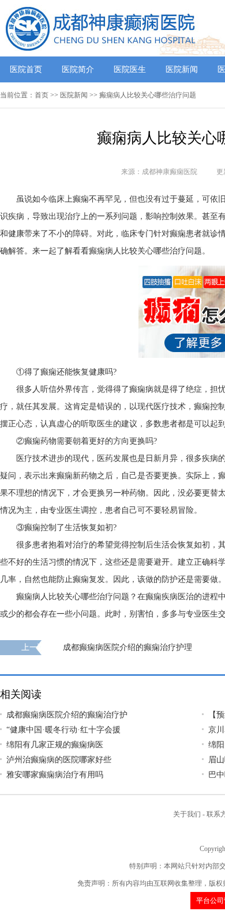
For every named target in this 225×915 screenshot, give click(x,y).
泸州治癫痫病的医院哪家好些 (58, 759)
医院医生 (130, 69)
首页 (41, 95)
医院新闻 (182, 69)
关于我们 (187, 814)
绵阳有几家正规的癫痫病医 (54, 744)
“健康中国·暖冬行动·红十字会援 (63, 729)
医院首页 (26, 69)
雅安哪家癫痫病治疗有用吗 (54, 774)
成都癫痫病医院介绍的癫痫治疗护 (66, 714)
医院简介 (78, 69)
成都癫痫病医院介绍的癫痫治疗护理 (127, 647)
